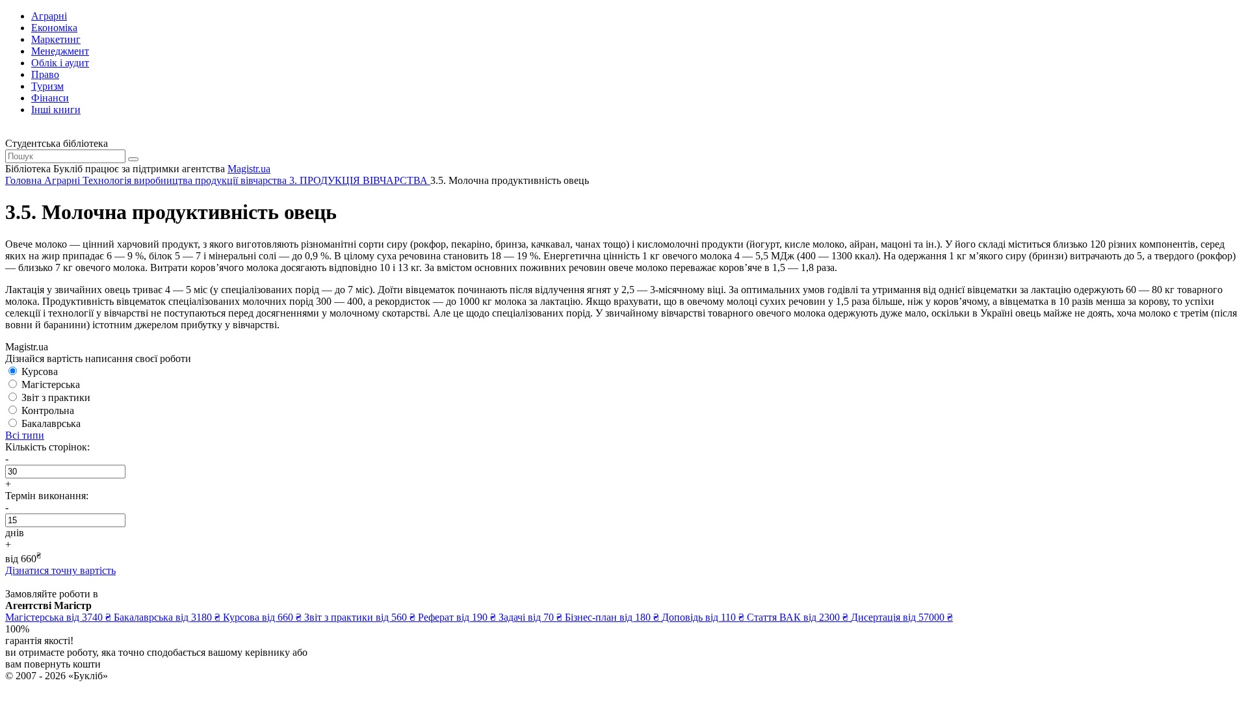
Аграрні (49, 15)
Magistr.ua (249, 168)
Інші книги (56, 109)
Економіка (54, 27)
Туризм (47, 86)
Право (45, 74)
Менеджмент (60, 51)
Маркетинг (56, 39)
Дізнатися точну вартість (60, 570)
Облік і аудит (60, 62)
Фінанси (50, 97)
